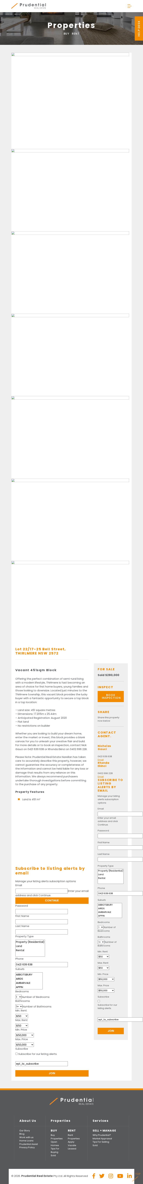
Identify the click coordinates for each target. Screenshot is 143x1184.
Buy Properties (57, 1136)
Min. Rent (21, 1010)
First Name (22, 916)
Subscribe (21, 1049)
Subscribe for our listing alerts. (37, 1054)
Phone (19, 959)
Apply (71, 1142)
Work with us (26, 1137)
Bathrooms (22, 1001)
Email (18, 885)
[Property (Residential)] (30, 942)
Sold (53, 1155)
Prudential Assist (28, 1144)
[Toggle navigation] (129, 6)
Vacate (72, 1145)
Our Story (24, 1130)
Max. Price (21, 1039)
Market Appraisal (102, 1138)
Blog (21, 1134)
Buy (66, 33)
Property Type (24, 936)
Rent (75, 33)
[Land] (30, 946)
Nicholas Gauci (104, 747)
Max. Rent (21, 1020)
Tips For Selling (101, 1142)
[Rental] (30, 950)
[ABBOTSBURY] (29, 975)
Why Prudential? (102, 1135)
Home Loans (26, 1140)
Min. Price (21, 1029)
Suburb (19, 969)
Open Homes (55, 1143)
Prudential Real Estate (28, 6)
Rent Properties (74, 1136)
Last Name (22, 926)
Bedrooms (22, 991)
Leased (72, 1148)
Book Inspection (111, 696)
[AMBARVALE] (29, 983)
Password (21, 906)
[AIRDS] (29, 979)
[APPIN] (29, 987)
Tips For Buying (55, 1150)
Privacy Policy (27, 1147)
